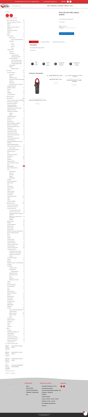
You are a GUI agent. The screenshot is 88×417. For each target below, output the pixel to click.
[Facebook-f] (68, 2)
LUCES (8, 25)
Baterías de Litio (10, 121)
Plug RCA (11, 176)
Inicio (48, 5)
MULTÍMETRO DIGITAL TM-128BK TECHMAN (74, 81)
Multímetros (59, 77)
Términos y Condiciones (10, 373)
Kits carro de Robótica (11, 284)
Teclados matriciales (11, 319)
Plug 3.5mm (11, 174)
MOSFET (9, 157)
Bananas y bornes (10, 221)
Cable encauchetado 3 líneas (16, 61)
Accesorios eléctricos (11, 72)
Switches (9, 189)
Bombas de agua (10, 227)
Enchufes (10, 76)
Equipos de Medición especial (12, 144)
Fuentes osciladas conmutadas (13, 149)
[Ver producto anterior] (79, 12)
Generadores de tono (11, 151)
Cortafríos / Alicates (13, 267)
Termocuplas (9, 321)
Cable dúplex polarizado (15, 56)
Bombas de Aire (10, 229)
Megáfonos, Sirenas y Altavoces (13, 27)
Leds (8, 288)
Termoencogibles (10, 192)
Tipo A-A (13, 44)
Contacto (66, 5)
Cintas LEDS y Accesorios (12, 131)
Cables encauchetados (13, 58)
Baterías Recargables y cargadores (13, 123)
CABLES (8, 34)
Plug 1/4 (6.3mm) (12, 171)
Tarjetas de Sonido (10, 191)
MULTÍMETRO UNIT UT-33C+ (55, 79)
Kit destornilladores (15, 271)
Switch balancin (10, 186)
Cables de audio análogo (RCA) (17, 39)
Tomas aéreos (12, 82)
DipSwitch (9, 261)
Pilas (8, 164)
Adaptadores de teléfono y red (13, 331)
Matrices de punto (10, 291)
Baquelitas (9, 222)
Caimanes (9, 237)
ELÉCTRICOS (9, 70)
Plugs (8, 169)
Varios (8, 199)
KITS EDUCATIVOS (11, 286)
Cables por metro (10, 49)
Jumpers (9, 283)
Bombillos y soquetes (11, 87)
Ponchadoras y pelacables (12, 340)
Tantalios (11, 256)
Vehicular (11, 66)
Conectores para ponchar (12, 336)
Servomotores (10, 318)
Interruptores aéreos (13, 77)
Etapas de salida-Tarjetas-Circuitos (13, 146)
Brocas (8, 234)
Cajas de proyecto (10, 239)
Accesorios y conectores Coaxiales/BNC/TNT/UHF (12, 106)
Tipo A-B (13, 46)
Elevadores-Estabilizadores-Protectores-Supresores (15, 142)
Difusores (9, 23)
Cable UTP (11, 51)
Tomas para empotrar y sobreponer (16, 84)
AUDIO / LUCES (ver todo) (12, 20)
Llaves (10, 276)
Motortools (11, 278)
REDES (8, 328)
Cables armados (10, 35)
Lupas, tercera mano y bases (14, 211)
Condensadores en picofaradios (15, 252)
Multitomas (9, 92)
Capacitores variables (11, 242)
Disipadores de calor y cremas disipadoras (15, 262)
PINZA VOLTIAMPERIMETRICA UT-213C (37, 100)
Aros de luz (9, 119)
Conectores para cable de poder (13, 134)
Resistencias (9, 306)
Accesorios (9, 330)
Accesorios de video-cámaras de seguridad (15, 100)
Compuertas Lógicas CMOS (12, 247)
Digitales (10, 114)
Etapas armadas (12, 147)
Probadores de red (10, 341)
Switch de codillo (10, 187)
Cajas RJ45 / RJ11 (10, 335)
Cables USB (11, 41)
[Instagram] (70, 2)
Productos (54, 5)
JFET (8, 152)
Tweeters (9, 32)
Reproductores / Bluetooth (12, 30)
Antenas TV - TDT (10, 118)
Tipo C (12, 48)
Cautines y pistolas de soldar (12, 244)
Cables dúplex (12, 53)
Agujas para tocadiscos (11, 109)
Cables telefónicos (10, 333)
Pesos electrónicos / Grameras (13, 162)
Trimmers (9, 322)
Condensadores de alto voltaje (15, 251)
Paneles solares (10, 297)
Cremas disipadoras (11, 139)
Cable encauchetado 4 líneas (16, 63)
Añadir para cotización (66, 33)
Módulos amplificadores (11, 292)
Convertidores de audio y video (13, 138)
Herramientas (9, 266)
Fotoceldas (9, 264)
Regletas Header (10, 304)
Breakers (9, 89)
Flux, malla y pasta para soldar (15, 210)
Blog (71, 5)
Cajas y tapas (11, 74)
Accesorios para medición (12, 103)
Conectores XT (10, 136)
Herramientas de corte (13, 274)
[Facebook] (7, 15)
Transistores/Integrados (11, 196)
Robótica (9, 307)
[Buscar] (30, 6)
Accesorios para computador (12, 101)
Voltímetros (9, 326)
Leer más (37, 103)
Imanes (8, 281)
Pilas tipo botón (74, 27)
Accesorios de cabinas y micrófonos (14, 22)
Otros (12, 43)
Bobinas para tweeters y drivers (13, 126)
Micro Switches (10, 156)
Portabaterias (9, 299)
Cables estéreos (12, 65)
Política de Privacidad (9, 370)
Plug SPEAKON (12, 177)
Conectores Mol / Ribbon (12, 257)
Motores (9, 294)
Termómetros (9, 194)
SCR (8, 184)
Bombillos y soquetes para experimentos (15, 231)
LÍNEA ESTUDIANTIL (11, 203)
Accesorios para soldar (11, 208)
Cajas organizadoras (11, 240)
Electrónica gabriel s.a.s (44, 415)
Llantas (8, 289)
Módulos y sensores (13, 313)
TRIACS (8, 197)
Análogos (11, 113)
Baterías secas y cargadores (12, 124)
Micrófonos (9, 28)
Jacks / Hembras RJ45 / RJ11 (12, 338)
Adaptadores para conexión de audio (14, 108)
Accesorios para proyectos (12, 206)
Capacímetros (10, 128)
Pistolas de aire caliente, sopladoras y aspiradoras (16, 214)
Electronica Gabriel (10, 96)
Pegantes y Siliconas (11, 161)
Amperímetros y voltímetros (12, 111)
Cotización (60, 5)
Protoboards (9, 302)
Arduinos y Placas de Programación (15, 309)
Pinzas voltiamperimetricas (40, 98)
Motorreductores (10, 296)
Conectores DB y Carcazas (12, 133)
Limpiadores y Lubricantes (12, 154)
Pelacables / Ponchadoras (14, 279)
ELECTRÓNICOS (67, 27)
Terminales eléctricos (11, 94)
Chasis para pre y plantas (12, 129)
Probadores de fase (11, 301)
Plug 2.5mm (11, 173)
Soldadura (11, 219)
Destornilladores (12, 269)
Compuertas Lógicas (11, 246)
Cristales (9, 259)
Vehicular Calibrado (14, 68)
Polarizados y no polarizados (14, 254)
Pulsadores (11, 81)
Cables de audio (12, 37)
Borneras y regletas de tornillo (13, 232)
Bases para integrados (11, 224)
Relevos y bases (10, 182)
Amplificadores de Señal (11, 116)
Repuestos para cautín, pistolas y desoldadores (15, 217)
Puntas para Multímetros (12, 181)
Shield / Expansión (12, 314)
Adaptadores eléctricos (11, 85)
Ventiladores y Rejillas (11, 201)
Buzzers (8, 236)
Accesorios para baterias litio (12, 205)
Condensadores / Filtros (11, 249)
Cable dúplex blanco (15, 55)
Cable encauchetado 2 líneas (16, 60)
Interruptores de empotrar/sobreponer (16, 79)
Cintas (8, 91)
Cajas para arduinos (13, 311)
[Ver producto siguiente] (82, 12)
